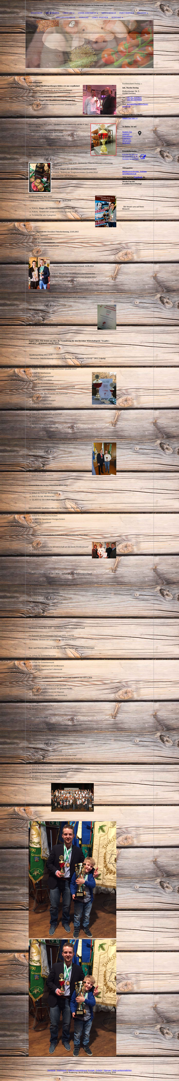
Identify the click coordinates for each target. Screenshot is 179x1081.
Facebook (138, 177)
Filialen (141, 13)
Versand (83, 17)
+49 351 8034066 (134, 100)
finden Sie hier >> (130, 118)
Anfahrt (99, 1070)
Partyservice (126, 13)
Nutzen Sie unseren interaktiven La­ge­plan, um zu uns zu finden (127, 137)
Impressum (61, 1070)
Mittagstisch (109, 13)
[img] (89, 44)
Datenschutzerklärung (77, 1070)
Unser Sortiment (87, 13)
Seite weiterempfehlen (122, 1070)
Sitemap (107, 1070)
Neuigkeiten (52, 13)
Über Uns (68, 13)
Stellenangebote (65, 17)
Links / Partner (100, 17)
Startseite (36, 13)
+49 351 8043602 (134, 98)
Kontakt (116, 17)
